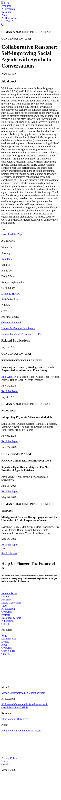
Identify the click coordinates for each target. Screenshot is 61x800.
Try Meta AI (8, 21)
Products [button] (6, 5)
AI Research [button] (8, 8)
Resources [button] (6, 12)
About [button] (4, 15)
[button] (5, 2)
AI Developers (9, 18)
